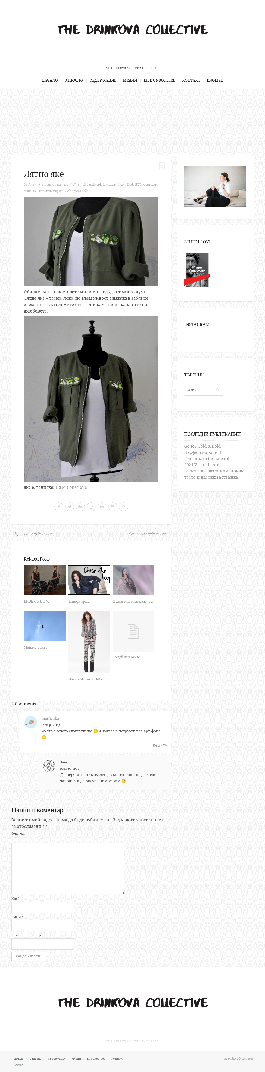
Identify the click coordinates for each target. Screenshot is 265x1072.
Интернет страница (26, 935)
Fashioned (94, 184)
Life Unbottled (160, 80)
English (215, 80)
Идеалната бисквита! (206, 458)
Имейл (17, 917)
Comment (18, 833)
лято (41, 191)
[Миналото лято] (45, 626)
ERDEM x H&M (36, 601)
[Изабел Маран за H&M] (89, 642)
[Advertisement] (132, 120)
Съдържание (102, 80)
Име (15, 898)
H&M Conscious (146, 184)
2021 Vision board (201, 464)
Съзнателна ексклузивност (133, 601)
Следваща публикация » (150, 533)
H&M (129, 184)
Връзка (76, 191)
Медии (130, 80)
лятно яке (30, 191)
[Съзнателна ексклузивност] (133, 580)
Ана (31, 184)
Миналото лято (35, 647)
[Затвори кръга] (89, 580)
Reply (158, 745)
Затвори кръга (79, 601)
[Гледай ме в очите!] (133, 631)
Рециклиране (54, 191)
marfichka (50, 718)
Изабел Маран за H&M (86, 679)
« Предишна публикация (32, 533)
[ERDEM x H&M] (45, 580)
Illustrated (110, 184)
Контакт (191, 80)
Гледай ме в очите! (127, 656)
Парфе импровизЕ (203, 452)
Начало (50, 80)
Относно (73, 80)
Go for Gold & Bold (202, 446)
